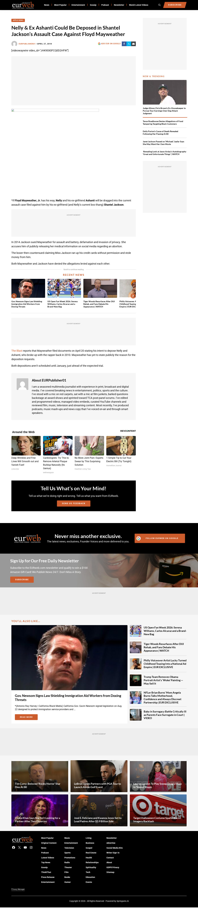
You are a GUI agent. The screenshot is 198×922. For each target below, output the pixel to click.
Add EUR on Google (111, 44)
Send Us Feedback (73, 503)
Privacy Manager (18, 889)
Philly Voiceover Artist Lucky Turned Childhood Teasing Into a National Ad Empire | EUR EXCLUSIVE (165, 664)
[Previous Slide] (14, 295)
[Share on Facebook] (124, 43)
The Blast (16, 350)
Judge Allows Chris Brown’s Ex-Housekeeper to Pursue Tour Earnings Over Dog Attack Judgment (164, 111)
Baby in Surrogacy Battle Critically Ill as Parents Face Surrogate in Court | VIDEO (165, 715)
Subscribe (22, 579)
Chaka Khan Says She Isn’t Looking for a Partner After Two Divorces (37, 819)
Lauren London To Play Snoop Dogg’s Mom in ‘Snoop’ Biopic (157, 785)
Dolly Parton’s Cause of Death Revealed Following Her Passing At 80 (160, 132)
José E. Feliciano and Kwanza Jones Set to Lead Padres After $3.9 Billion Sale (97, 819)
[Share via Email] (133, 43)
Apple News (18, 20)
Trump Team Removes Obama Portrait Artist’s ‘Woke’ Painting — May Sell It (163, 680)
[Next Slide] (133, 295)
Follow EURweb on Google (162, 538)
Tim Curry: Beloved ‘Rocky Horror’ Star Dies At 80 (37, 785)
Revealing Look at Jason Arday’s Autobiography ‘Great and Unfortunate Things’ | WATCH (164, 152)
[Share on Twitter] (128, 43)
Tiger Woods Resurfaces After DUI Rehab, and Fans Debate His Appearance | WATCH (99, 304)
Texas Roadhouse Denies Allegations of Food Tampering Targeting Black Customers (163, 122)
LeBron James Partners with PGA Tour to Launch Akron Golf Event (97, 785)
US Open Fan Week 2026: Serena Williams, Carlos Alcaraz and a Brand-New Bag (62, 304)
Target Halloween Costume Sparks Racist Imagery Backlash (157, 819)
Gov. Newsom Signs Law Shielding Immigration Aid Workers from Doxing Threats (26, 304)
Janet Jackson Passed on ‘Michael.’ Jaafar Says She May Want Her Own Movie (163, 142)
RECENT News (73, 274)
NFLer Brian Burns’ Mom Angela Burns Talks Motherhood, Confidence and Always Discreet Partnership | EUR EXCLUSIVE (162, 697)
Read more (29, 717)
